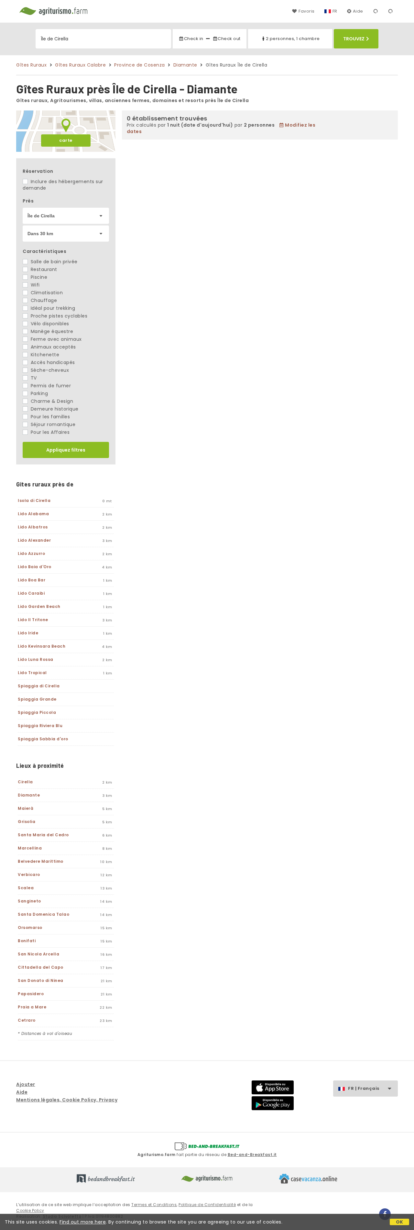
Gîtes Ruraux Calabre (80, 65)
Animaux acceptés (52, 347)
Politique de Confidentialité (207, 1204)
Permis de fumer (50, 385)
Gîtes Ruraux (31, 65)
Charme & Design (51, 401)
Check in (193, 39)
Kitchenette (44, 354)
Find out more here (83, 1222)
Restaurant (43, 269)
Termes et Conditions (154, 1204)
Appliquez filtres (65, 450)
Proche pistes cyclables (58, 316)
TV (33, 378)
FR (334, 11)
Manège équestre (51, 331)
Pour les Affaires (49, 432)
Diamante (185, 65)
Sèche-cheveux (49, 370)
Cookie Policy (30, 1210)
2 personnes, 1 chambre (293, 39)
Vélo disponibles (49, 323)
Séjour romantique (52, 424)
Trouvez (354, 39)
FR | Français (364, 1088)
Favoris (306, 11)
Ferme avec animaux (55, 339)
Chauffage (43, 300)
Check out (229, 39)
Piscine (38, 277)
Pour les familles (49, 416)
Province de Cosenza (139, 65)
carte (65, 140)
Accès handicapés (52, 362)
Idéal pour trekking (52, 308)
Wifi (34, 285)
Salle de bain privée (53, 261)
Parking (38, 393)
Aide (358, 11)
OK (399, 1222)
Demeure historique (54, 409)
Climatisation (46, 292)
